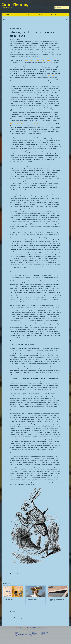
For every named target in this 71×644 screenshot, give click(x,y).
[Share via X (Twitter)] (14, 573)
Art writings (43, 633)
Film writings (31, 632)
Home (16, 630)
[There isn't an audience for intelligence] (58, 591)
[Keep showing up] (36, 591)
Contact (16, 635)
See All (66, 582)
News (16, 632)
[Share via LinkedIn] (17, 573)
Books (16, 633)
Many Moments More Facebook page (35, 627)
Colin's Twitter (20, 627)
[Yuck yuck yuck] (13, 591)
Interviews (43, 635)
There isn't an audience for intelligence (57, 599)
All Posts (5, 19)
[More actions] (60, 28)
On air (42, 634)
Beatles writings (44, 632)
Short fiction (43, 631)
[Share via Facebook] (10, 573)
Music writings (32, 631)
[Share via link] (20, 573)
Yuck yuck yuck (9, 599)
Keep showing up (32, 599)
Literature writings (33, 633)
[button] (66, 19)
